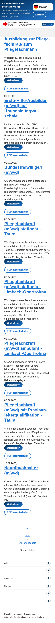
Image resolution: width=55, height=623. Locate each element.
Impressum (18, 614)
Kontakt (7, 614)
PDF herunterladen (17, 88)
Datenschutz (29, 614)
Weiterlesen (13, 80)
